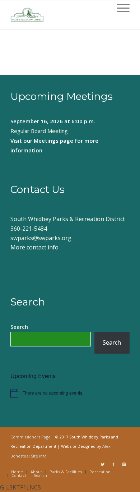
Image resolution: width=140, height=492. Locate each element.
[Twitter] (102, 464)
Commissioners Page (30, 437)
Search (19, 326)
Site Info (39, 456)
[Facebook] (113, 464)
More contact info (34, 247)
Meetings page (53, 140)
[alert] (70, 393)
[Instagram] (124, 464)
